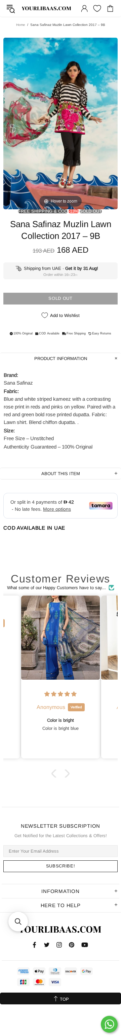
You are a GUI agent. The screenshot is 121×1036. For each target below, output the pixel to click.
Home (20, 25)
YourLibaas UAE (47, 8)
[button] (55, 773)
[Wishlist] (97, 8)
